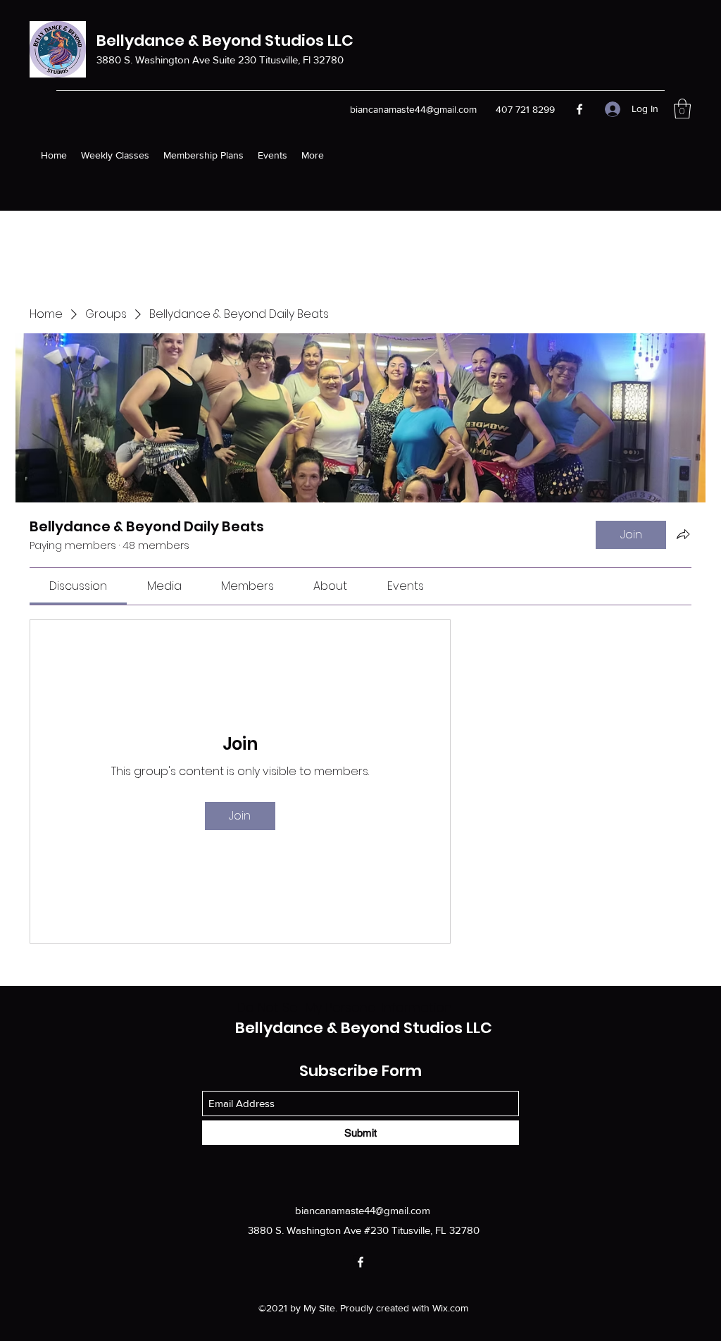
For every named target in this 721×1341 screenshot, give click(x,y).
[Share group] (683, 534)
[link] (78, 586)
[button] (682, 109)
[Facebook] (579, 109)
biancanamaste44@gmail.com (362, 1210)
